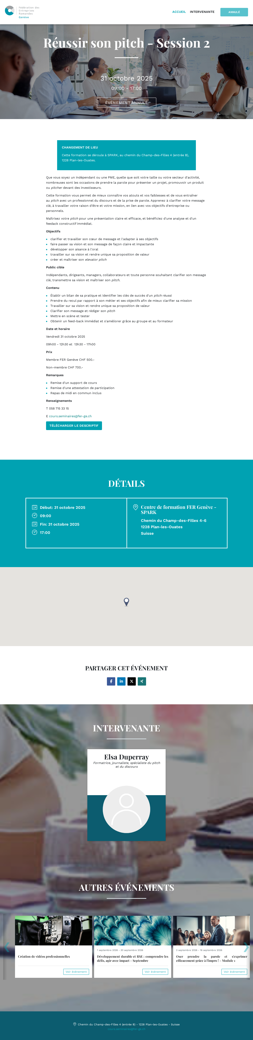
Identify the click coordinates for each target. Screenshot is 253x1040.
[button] (126, 602)
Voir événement (76, 971)
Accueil (179, 12)
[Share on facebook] (111, 681)
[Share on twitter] (131, 681)
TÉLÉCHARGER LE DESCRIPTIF (73, 425)
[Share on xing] (142, 681)
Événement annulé (126, 102)
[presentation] (7, 948)
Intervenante (202, 12)
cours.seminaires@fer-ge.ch (126, 1029)
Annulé (234, 12)
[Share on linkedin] (121, 681)
